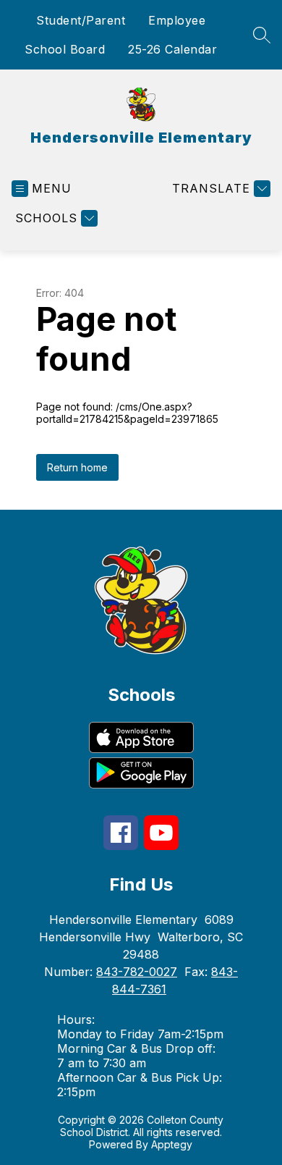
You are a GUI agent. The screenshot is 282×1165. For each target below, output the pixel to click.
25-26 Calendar (172, 49)
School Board (65, 49)
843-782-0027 (136, 971)
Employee (176, 20)
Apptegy (171, 1144)
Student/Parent (80, 20)
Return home (77, 467)
